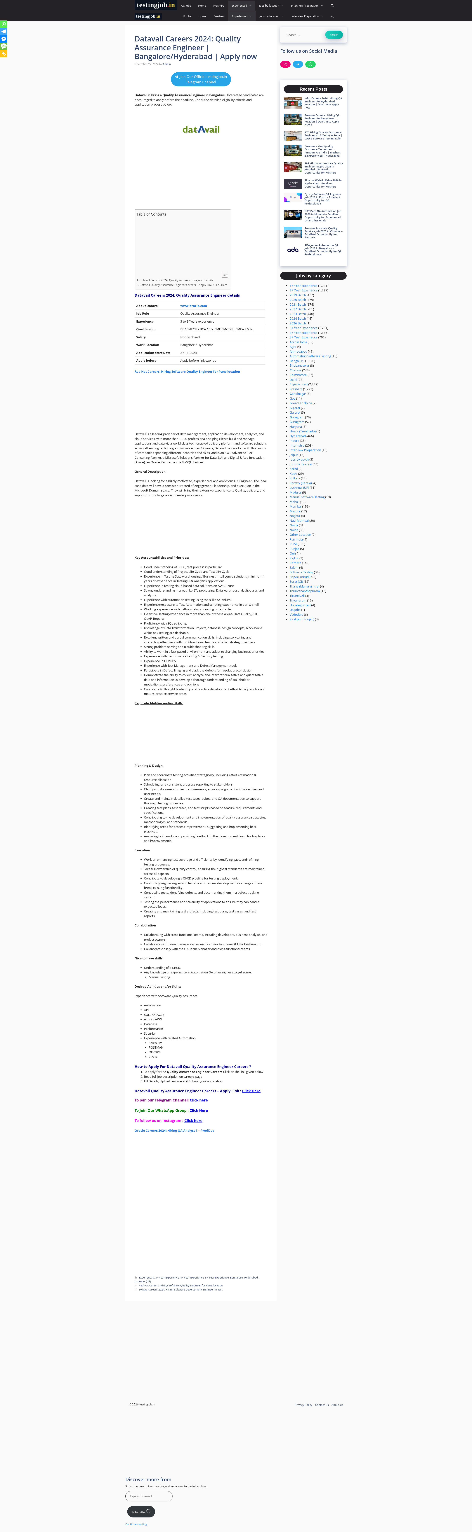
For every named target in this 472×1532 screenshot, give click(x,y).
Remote (295, 563)
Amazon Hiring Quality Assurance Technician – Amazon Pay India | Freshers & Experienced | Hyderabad (323, 151)
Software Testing (301, 572)
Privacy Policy (303, 1405)
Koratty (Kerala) (301, 483)
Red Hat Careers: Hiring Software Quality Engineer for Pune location (187, 371)
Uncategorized (300, 605)
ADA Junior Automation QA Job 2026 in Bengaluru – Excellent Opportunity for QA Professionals (323, 249)
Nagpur (295, 516)
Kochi (293, 473)
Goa (292, 398)
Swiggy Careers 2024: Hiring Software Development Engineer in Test (181, 1289)
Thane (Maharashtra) (304, 586)
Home (202, 5)
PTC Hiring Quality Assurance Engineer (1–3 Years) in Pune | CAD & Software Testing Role (323, 135)
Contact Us (322, 1405)
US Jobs (186, 5)
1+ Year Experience (303, 286)
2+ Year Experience (303, 290)
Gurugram (297, 417)
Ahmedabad (298, 351)
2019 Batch (298, 295)
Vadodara (296, 614)
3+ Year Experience (167, 1277)
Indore (294, 440)
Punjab (294, 549)
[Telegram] (3, 31)
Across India (298, 342)
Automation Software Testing (310, 356)
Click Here (251, 1090)
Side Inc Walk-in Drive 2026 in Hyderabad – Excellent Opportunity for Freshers (323, 183)
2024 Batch (298, 318)
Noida (294, 525)
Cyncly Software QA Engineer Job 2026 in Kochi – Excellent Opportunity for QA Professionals (323, 198)
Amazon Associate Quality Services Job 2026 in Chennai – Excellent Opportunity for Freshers (324, 232)
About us (337, 1405)
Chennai (295, 370)
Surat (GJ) (296, 581)
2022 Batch (298, 309)
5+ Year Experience (217, 1277)
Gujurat (295, 412)
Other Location (300, 534)
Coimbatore (298, 375)
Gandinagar (298, 393)
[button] (332, 6)
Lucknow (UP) (143, 1281)
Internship (297, 445)
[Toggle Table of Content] (223, 275)
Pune (293, 544)
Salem (294, 567)
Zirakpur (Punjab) (302, 619)
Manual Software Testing (307, 497)
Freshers (218, 5)
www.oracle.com (193, 306)
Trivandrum (298, 600)
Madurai (295, 492)
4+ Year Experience (192, 1277)
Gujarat (295, 408)
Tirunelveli (297, 596)
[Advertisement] (201, 179)
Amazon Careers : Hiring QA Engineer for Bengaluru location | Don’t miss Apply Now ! (322, 119)
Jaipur (294, 455)
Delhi (293, 379)
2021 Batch (298, 304)
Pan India (296, 539)
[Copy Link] (3, 53)
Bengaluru (236, 1277)
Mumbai (295, 506)
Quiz (293, 553)
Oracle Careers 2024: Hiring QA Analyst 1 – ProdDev (174, 1130)
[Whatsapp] (3, 24)
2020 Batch (298, 300)
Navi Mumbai (299, 520)
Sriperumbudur (301, 577)
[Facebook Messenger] (3, 39)
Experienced (239, 5)
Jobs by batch (299, 459)
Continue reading (136, 1524)
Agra (293, 346)
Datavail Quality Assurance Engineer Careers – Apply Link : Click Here (183, 285)
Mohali (294, 502)
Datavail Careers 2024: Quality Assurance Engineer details (177, 280)
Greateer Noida (301, 403)
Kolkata (295, 478)
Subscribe (139, 1512)
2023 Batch (298, 314)
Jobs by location (269, 5)
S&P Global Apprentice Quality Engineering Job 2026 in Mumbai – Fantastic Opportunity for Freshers (324, 168)
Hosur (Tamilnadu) (303, 431)
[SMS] (3, 46)
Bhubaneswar (299, 365)
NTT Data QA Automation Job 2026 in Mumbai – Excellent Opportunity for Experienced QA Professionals (323, 215)
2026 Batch (298, 323)
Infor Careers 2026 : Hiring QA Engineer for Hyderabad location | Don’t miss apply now (323, 103)
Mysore (295, 511)
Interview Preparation (305, 5)
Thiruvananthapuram (305, 591)
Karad (294, 469)
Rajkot (294, 558)
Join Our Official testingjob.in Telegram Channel (203, 79)
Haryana (296, 426)
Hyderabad (251, 1277)
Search (334, 34)
